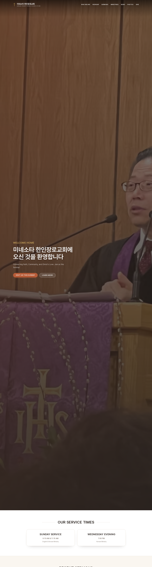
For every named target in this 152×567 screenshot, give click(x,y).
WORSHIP (96, 4)
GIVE (137, 4)
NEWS (123, 4)
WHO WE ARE (85, 4)
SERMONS (104, 4)
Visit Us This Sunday (25, 275)
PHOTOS (130, 4)
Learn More (47, 275)
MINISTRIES (114, 4)
